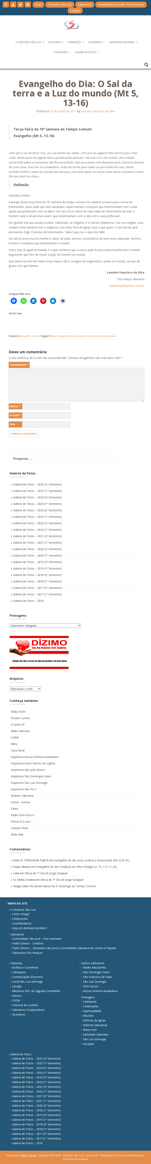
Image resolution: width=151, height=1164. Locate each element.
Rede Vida (17, 834)
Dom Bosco (91, 986)
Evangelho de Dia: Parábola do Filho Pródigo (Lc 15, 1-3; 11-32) (76, 867)
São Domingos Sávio (96, 972)
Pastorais (55, 42)
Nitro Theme (29, 1155)
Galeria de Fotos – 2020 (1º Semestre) (37, 555)
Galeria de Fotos (85, 52)
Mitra (14, 744)
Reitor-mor (90, 1030)
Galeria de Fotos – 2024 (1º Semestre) (37, 504)
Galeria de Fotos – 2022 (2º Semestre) (37, 523)
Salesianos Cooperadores (28, 1010)
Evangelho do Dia (29, 336)
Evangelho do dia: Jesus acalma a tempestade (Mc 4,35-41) (91, 860)
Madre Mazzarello (94, 967)
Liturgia (17, 986)
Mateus (112, 336)
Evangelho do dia (66, 336)
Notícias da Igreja (94, 1020)
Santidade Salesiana (121, 42)
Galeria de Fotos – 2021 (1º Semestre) (37, 542)
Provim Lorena (20, 718)
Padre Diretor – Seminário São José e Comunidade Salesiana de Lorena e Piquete (64, 948)
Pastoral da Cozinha (25, 1005)
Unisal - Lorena (20, 802)
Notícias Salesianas (95, 1025)
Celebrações (20, 919)
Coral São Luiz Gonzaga (27, 981)
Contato (75, 10)
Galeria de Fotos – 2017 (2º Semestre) (37, 588)
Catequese (19, 972)
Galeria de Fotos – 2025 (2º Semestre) (37, 484)
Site (12, 424)
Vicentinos (18, 1014)
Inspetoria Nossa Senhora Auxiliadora (35, 757)
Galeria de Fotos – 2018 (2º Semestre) (37, 575)
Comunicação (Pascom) (27, 977)
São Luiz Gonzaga (94, 981)
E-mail (15, 415)
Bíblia (52, 336)
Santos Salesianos (92, 963)
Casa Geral (18, 750)
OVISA (16, 1000)
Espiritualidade (92, 1011)
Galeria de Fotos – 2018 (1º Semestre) (37, 581)
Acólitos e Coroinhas (25, 967)
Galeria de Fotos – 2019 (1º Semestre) (37, 568)
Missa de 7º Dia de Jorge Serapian (46, 873)
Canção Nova (19, 828)
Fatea (14, 808)
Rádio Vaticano (20, 731)
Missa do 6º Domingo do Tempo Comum (69, 886)
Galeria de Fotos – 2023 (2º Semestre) (37, 510)
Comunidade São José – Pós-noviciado (121, 4)
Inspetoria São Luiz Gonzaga (29, 783)
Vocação (88, 1044)
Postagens (60, 52)
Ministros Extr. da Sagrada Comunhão (36, 991)
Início (38, 4)
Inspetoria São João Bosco (28, 770)
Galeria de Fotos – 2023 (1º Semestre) (37, 517)
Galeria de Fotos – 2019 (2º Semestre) (37, 562)
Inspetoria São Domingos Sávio (31, 776)
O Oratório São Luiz (59, 4)
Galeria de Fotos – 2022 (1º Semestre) (37, 529)
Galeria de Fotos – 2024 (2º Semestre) (37, 497)
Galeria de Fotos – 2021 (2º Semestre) (37, 536)
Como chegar (20, 914)
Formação (74, 42)
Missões (88, 1015)
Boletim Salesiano (22, 795)
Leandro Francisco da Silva (98, 111)
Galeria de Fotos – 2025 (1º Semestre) (37, 491)
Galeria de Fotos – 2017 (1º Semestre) (37, 594)
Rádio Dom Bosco (22, 815)
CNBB (15, 737)
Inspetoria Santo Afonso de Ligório (33, 763)
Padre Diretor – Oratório (27, 943)
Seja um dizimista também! (29, 928)
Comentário (19, 365)
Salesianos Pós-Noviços (27, 953)
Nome (15, 406)
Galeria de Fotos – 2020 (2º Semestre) (37, 549)
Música (16, 995)
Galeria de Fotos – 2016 (28, 601)
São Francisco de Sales (97, 977)
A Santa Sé (18, 724)
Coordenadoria (21, 923)
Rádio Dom (18, 711)
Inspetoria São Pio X (24, 789)
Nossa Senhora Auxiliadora (100, 991)
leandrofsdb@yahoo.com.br (126, 286)
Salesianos (84, 4)
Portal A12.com (20, 821)
